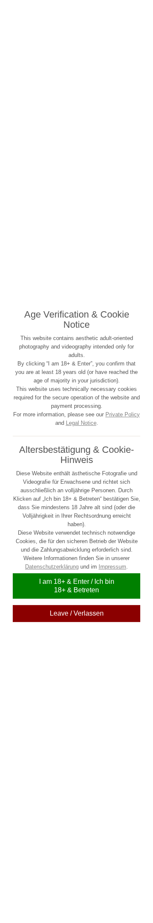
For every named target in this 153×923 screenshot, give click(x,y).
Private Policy (122, 414)
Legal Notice (81, 423)
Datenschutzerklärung (52, 566)
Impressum (112, 566)
